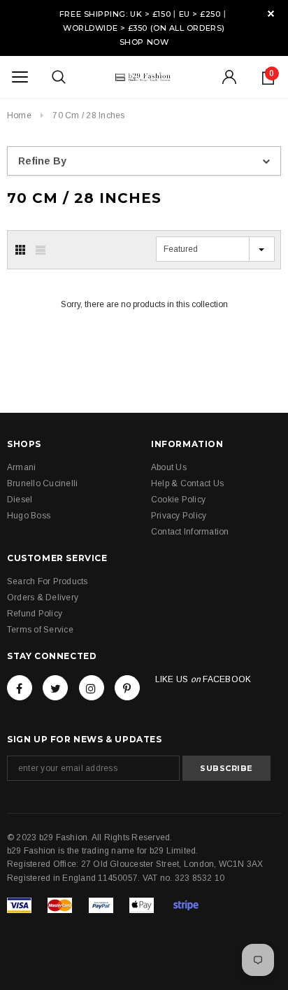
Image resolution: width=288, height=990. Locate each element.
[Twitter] (55, 687)
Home (19, 115)
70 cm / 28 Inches (88, 115)
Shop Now (144, 42)
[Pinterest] (127, 687)
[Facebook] (19, 687)
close (271, 13)
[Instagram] (91, 687)
